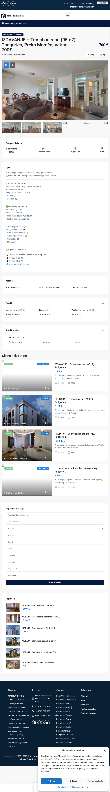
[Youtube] (13, 3)
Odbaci (73, 781)
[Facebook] (3, 3)
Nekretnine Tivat (63, 711)
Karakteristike (12, 330)
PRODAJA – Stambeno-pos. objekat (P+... (39, 641)
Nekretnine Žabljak (64, 727)
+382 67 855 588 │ (86, 4)
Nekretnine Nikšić (63, 723)
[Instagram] (8, 3)
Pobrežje (14, 389)
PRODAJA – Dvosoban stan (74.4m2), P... (39, 628)
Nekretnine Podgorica (65, 696)
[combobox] (55, 515)
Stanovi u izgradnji (89, 713)
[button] (104, 750)
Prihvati (51, 781)
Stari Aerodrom (12, 458)
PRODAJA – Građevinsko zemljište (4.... (38, 662)
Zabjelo (15, 424)
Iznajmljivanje (8, 35)
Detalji (9, 303)
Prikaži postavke (95, 781)
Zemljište (85, 705)
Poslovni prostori (88, 709)
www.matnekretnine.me (18, 264)
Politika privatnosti (76, 787)
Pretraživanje (55, 582)
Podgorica (8, 55)
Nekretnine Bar (62, 704)
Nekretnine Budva (63, 719)
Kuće (83, 700)
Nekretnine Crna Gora (65, 700)
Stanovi (19, 35)
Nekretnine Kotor (63, 707)
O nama (87, 787)
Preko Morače (19, 55)
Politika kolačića (62, 787)
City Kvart (9, 493)
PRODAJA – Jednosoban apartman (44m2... (40, 617)
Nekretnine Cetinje (64, 715)
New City (17, 493)
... (80, 378)
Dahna (8, 424)
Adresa (9, 281)
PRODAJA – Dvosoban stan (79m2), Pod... (39, 605)
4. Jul (8, 389)
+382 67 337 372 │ (70, 4)
